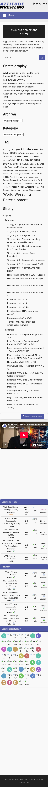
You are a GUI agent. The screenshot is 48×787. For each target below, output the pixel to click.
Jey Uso (39, 163)
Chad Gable (39, 153)
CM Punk (16, 159)
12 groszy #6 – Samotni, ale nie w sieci (26, 260)
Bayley (6, 153)
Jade (32, 164)
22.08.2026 (43, 523)
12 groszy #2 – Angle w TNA (21, 235)
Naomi (27, 170)
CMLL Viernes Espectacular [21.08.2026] (11, 607)
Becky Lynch (17, 153)
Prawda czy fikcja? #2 (18, 303)
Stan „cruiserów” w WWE (19, 318)
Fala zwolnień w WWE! (14, 80)
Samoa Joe (32, 180)
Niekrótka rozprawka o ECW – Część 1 (26, 275)
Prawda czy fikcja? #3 (18, 307)
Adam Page (7, 150)
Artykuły (7, 215)
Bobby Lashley (29, 153)
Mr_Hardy (11, 526)
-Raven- (44, 510)
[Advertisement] (24, 475)
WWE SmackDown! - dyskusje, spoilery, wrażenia (11, 509)
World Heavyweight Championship (26, 190)
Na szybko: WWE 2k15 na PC (21, 362)
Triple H (37, 187)
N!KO (11, 515)
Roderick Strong (34, 177)
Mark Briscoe (19, 171)
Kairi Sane (28, 167)
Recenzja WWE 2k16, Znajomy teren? (25, 379)
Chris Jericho (34, 156)
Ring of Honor (23, 177)
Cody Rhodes (31, 159)
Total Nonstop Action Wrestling (18, 187)
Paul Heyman (18, 174)
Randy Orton (30, 173)
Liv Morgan (8, 170)
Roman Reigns (9, 180)
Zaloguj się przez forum (32, 416)
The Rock (28, 184)
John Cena (7, 167)
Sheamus (14, 184)
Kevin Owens (38, 167)
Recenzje (9, 329)
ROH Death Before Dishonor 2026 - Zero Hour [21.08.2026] (11, 595)
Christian (6, 160)
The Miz (21, 184)
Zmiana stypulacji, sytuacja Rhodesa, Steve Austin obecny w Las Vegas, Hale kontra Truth (24, 93)
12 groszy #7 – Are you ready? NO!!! (25, 264)
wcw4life (11, 561)
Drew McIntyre (12, 163)
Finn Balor (25, 164)
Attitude (9, 552)
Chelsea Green (21, 156)
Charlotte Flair (9, 156)
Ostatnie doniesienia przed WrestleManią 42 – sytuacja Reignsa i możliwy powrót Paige (22, 103)
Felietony (9, 220)
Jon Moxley (18, 167)
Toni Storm (38, 183)
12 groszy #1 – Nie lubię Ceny (21, 231)
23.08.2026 (43, 512)
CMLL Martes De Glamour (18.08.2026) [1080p (11, 532)
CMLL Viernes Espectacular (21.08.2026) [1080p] (11, 521)
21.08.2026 (43, 548)
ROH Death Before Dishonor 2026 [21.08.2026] (11, 583)
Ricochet (13, 177)
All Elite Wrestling (32, 149)
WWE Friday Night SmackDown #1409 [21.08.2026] (11, 618)
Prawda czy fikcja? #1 (17, 299)
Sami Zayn (21, 180)
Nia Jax (34, 170)
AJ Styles (16, 149)
